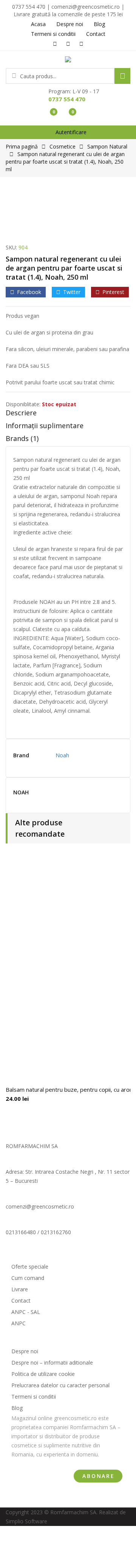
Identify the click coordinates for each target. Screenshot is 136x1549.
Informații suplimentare (44, 425)
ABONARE (98, 1475)
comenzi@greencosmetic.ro (40, 1206)
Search (122, 76)
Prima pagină (22, 146)
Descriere (21, 412)
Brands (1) (22, 438)
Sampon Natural (107, 146)
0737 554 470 (66, 99)
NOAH (21, 792)
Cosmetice (62, 146)
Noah (62, 755)
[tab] (68, 414)
